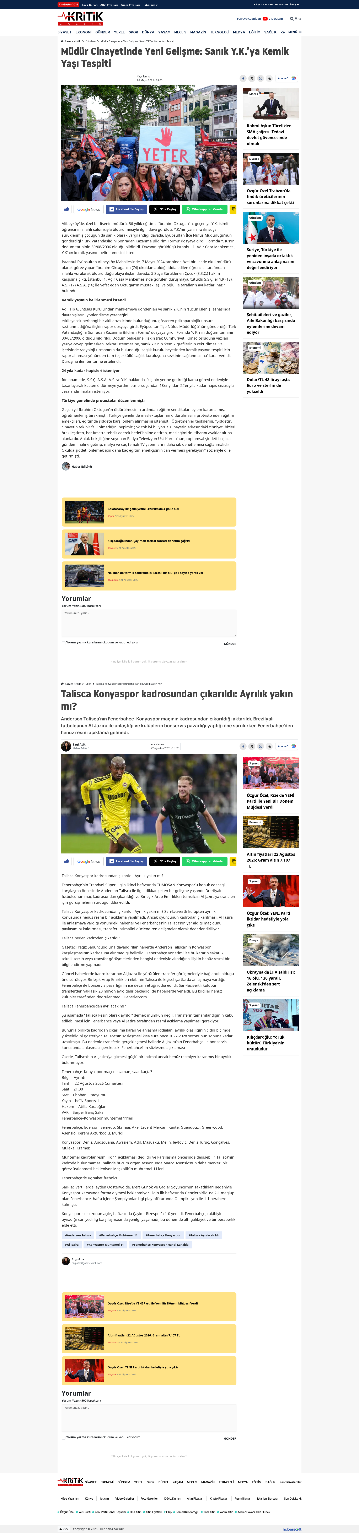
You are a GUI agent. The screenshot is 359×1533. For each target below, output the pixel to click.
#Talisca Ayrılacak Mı (204, 1235)
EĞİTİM (254, 32)
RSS (65, 1529)
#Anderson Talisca (78, 1235)
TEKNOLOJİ (219, 32)
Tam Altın (208, 1512)
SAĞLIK (270, 32)
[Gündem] (271, 227)
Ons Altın (134, 1512)
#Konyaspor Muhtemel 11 (105, 1245)
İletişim (294, 4)
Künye (89, 1498)
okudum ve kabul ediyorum (103, 642)
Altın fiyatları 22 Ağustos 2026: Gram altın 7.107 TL (271, 860)
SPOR (133, 32)
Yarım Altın (225, 1512)
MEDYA (239, 32)
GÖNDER (230, 644)
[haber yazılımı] (292, 1529)
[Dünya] (271, 950)
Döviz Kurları (89, 5)
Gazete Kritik (72, 41)
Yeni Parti (83, 1512)
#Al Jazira (72, 1245)
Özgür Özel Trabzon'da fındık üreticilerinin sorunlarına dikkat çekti (270, 196)
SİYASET (65, 32)
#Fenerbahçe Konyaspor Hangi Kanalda (160, 1245)
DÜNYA (148, 32)
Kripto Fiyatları (130, 5)
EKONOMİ (83, 32)
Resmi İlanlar (243, 1498)
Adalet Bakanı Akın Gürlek (252, 1512)
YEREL (119, 32)
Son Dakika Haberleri (297, 1498)
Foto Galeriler (149, 1498)
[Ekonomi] (271, 357)
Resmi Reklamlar (290, 1482)
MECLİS (180, 32)
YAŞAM (164, 32)
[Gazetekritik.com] (70, 1481)
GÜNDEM (102, 32)
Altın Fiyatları (109, 5)
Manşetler (281, 4)
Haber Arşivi (150, 5)
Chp (168, 1512)
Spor (88, 684)
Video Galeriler (124, 1498)
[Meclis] (271, 103)
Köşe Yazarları (263, 4)
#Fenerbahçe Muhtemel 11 (118, 1235)
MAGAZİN (198, 32)
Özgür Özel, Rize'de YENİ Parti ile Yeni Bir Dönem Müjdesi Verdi (270, 801)
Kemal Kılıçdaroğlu (186, 1512)
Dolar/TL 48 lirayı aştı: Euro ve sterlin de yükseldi (268, 385)
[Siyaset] (271, 168)
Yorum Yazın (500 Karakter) (81, 606)
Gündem (91, 41)
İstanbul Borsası (267, 1498)
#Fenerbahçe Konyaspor (163, 1235)
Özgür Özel (66, 1512)
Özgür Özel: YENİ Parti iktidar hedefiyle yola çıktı (268, 919)
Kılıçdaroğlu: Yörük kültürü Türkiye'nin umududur (265, 1043)
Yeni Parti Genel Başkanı (109, 1512)
